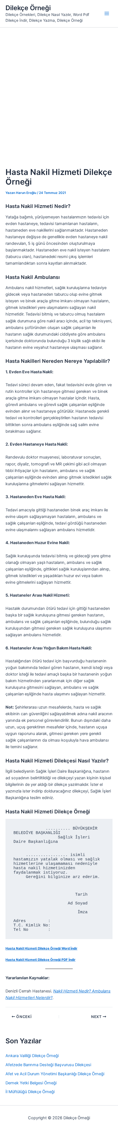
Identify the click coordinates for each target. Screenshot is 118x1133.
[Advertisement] (59, 89)
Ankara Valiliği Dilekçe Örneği (32, 1055)
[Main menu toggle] (107, 13)
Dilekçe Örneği (28, 8)
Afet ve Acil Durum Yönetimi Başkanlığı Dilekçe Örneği (54, 1073)
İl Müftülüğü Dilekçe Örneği (30, 1091)
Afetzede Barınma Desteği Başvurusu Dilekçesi (48, 1064)
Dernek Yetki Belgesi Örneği (31, 1082)
